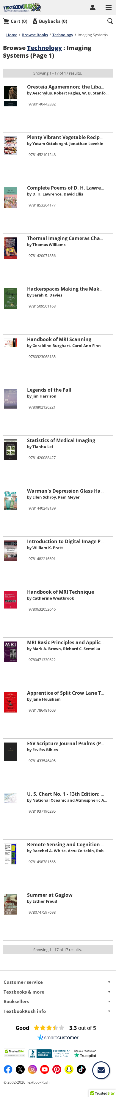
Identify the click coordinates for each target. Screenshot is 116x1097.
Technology (62, 34)
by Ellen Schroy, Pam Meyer (53, 497)
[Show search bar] (110, 21)
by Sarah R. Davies (44, 295)
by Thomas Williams (46, 244)
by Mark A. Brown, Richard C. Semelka (63, 648)
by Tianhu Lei (40, 446)
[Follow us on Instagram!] (33, 1072)
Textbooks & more (57, 992)
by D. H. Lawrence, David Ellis (55, 194)
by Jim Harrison (42, 396)
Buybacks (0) (53, 21)
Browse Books (35, 34)
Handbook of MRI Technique (60, 592)
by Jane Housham (44, 699)
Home (11, 34)
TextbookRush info (57, 1011)
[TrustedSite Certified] (15, 1052)
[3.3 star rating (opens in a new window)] (49, 1028)
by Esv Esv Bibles (42, 749)
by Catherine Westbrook (50, 598)
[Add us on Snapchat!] (69, 1072)
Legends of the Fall (49, 390)
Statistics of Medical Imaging (61, 440)
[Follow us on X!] (21, 1072)
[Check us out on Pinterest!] (57, 1072)
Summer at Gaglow (50, 895)
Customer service (57, 982)
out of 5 (82, 1028)
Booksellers (57, 1001)
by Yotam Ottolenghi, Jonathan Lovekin (65, 143)
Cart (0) (19, 21)
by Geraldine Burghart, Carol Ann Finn (64, 345)
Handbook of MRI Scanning (59, 339)
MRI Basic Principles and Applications (71, 642)
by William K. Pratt (45, 547)
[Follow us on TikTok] (81, 1072)
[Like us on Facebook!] (8, 1072)
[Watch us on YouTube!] (45, 1072)
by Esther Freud (42, 901)
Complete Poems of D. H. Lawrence (68, 188)
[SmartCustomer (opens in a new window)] (58, 1037)
